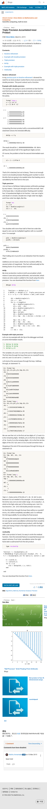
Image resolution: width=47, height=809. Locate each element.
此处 (18, 733)
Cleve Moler (10, 37)
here (37, 280)
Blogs (10, 2)
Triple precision (9, 60)
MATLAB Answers (7, 7)
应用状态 (36, 788)
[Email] (33, 595)
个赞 (28, 40)
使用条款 (5, 792)
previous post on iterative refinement (19, 77)
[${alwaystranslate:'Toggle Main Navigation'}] (44, 2)
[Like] (34, 587)
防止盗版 (28, 788)
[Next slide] (43, 7)
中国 (41, 802)
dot (5, 721)
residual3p (8, 70)
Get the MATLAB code (11, 585)
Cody (31, 7)
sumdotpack (33, 699)
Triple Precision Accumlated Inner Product (19, 31)
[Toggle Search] (40, 2)
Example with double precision (15, 57)
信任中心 (5, 788)
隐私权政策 (19, 788)
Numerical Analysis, (25, 591)
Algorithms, (9, 591)
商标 (11, 788)
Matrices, (16, 591)
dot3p (6, 63)
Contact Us (14, 792)
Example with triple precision (14, 66)
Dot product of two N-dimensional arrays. (36, 679)
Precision (34, 591)
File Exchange (22, 7)
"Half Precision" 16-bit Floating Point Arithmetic (21, 669)
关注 (41, 587)
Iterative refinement (11, 54)
